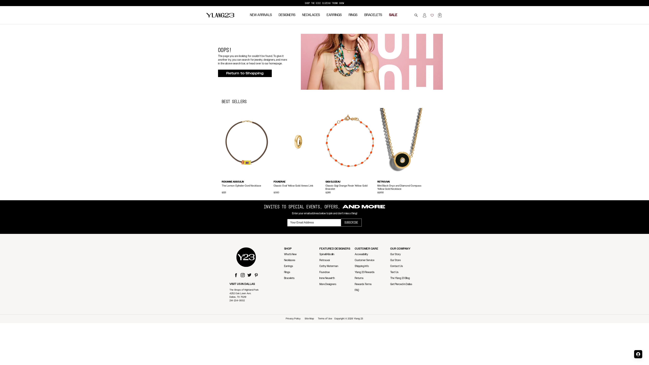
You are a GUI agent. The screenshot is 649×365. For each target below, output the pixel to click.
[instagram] (243, 275)
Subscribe (351, 222)
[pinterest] (256, 275)
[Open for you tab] (638, 354)
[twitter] (249, 275)
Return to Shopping (244, 73)
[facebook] (236, 275)
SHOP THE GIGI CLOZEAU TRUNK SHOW (324, 3)
